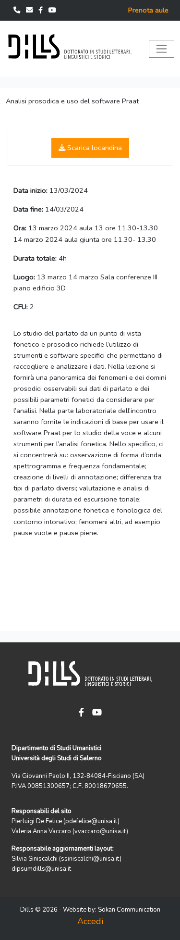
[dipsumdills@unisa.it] (30, 10)
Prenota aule (148, 10)
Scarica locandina (93, 147)
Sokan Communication (129, 909)
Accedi (90, 921)
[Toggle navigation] (161, 49)
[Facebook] (41, 10)
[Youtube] (52, 10)
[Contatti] (18, 10)
